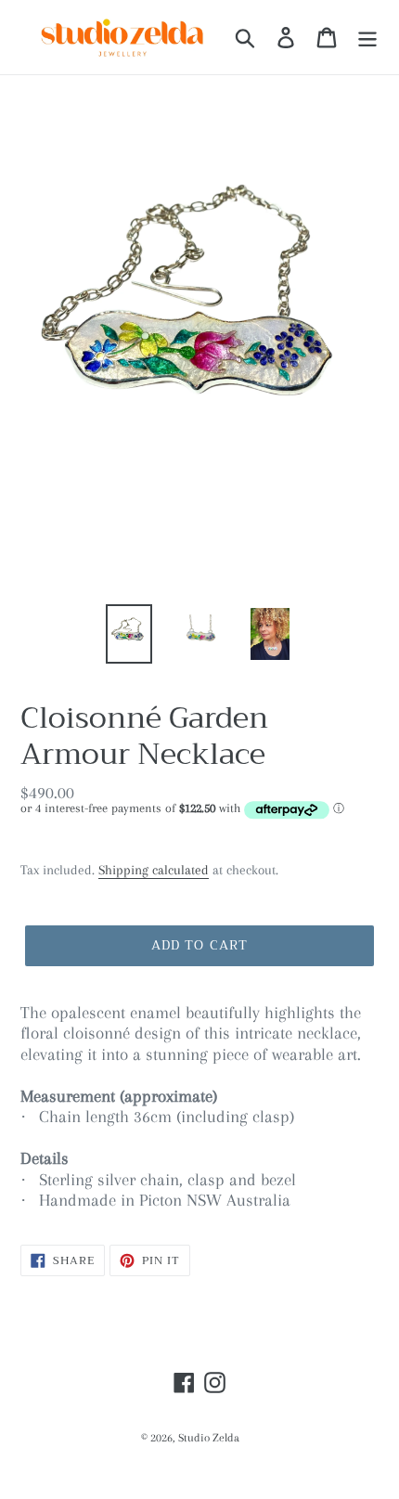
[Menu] (367, 37)
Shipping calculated (153, 869)
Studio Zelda (208, 1437)
